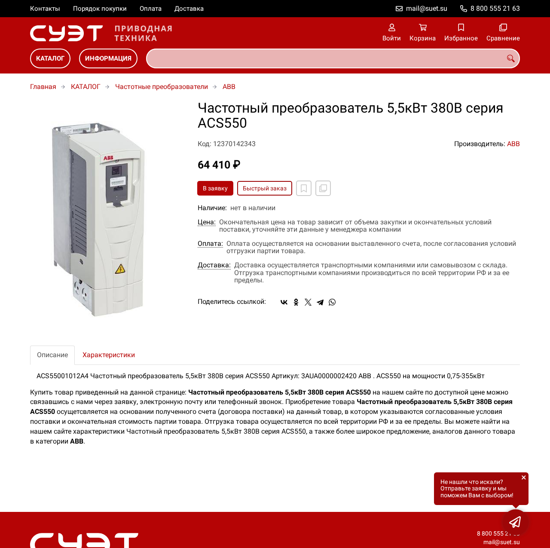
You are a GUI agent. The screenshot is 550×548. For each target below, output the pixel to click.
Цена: (207, 222)
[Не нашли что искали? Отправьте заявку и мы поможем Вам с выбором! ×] (516, 522)
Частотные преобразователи (161, 87)
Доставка (189, 8)
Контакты (45, 8)
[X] (308, 302)
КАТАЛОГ (50, 58)
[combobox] (333, 58)
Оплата (151, 8)
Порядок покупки (100, 8)
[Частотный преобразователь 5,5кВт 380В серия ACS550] (107, 217)
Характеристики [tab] (108, 355)
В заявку (215, 188)
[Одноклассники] (296, 302)
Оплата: (210, 244)
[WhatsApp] (332, 302)
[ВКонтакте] (284, 302)
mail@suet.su (426, 8)
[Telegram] (320, 302)
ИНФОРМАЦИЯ (108, 58)
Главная (43, 87)
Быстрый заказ (265, 188)
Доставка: (214, 265)
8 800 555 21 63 (495, 8)
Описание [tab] (52, 355)
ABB (229, 87)
